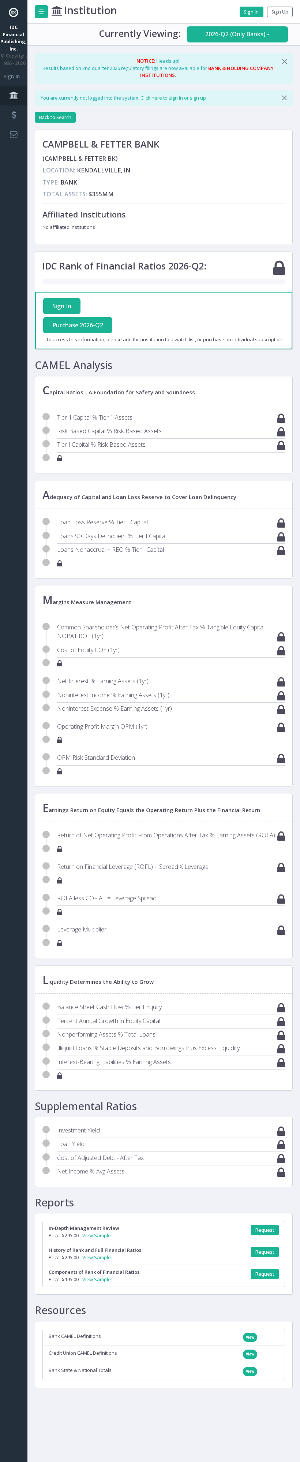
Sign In (12, 76)
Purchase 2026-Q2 (77, 325)
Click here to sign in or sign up (173, 97)
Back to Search (55, 117)
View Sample (96, 1235)
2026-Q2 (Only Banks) (235, 34)
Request (264, 1230)
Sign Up (279, 12)
